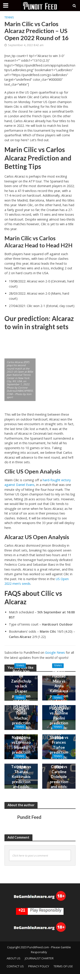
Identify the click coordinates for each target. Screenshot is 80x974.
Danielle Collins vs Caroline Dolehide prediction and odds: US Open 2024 (59, 779)
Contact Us (15, 966)
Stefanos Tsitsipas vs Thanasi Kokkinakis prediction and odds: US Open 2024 (21, 779)
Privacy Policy (38, 966)
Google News (55, 652)
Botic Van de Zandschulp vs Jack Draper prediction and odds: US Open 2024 (21, 691)
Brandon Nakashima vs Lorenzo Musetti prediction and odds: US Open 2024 (21, 749)
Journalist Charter (39, 958)
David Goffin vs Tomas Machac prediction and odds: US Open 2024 (21, 720)
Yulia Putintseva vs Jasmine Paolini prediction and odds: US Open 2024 (59, 720)
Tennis (9, 17)
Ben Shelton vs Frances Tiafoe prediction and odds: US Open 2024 (59, 749)
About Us (13, 958)
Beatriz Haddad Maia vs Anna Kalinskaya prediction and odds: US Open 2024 (59, 691)
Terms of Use (63, 966)
